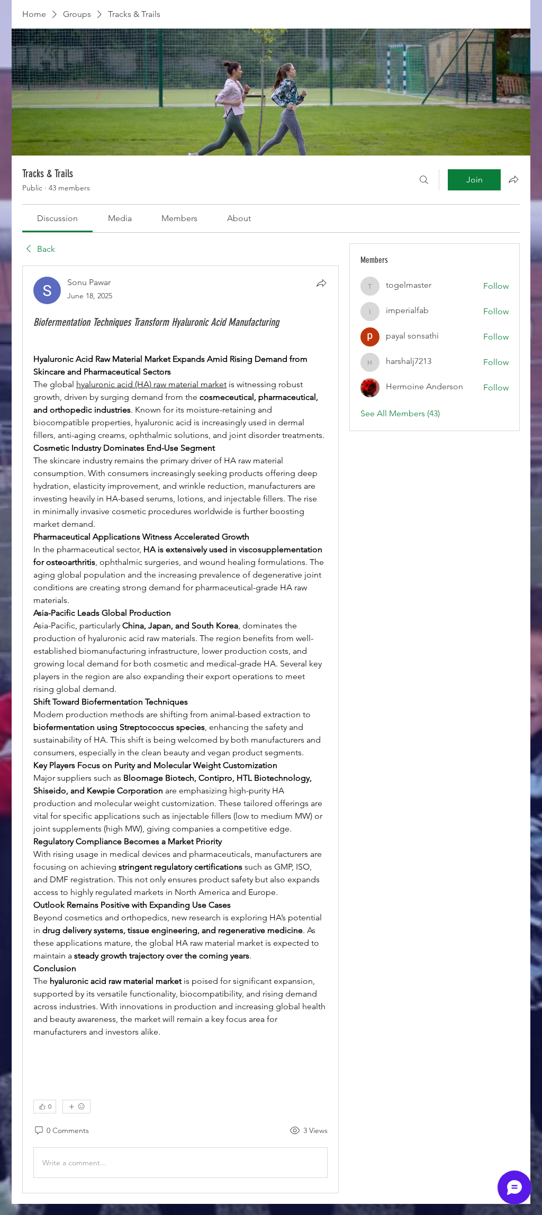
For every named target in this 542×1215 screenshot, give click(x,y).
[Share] (321, 283)
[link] (57, 218)
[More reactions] (76, 1106)
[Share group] (513, 179)
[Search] (424, 179)
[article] (180, 729)
